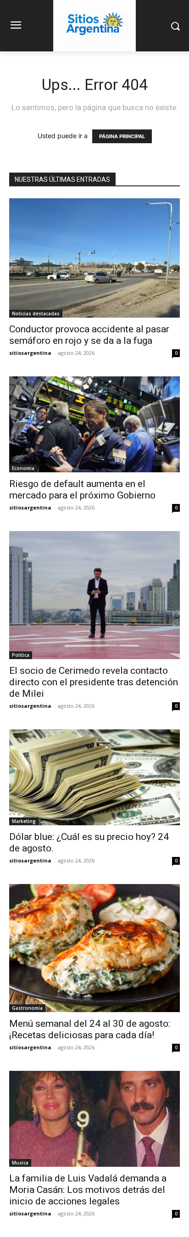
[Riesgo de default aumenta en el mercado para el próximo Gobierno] (94, 424)
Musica (20, 1162)
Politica (20, 655)
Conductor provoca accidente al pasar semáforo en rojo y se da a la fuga (89, 335)
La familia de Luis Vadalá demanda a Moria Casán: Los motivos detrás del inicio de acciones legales (88, 1190)
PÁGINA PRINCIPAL (122, 136)
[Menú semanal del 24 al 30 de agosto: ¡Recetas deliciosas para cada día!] (94, 948)
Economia (23, 468)
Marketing (24, 821)
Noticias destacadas (36, 313)
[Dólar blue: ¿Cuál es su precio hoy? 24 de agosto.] (94, 777)
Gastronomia (27, 1008)
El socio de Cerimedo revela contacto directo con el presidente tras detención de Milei (93, 682)
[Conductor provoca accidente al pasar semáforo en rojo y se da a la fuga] (94, 258)
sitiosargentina (30, 352)
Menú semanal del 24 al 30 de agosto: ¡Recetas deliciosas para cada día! (89, 1029)
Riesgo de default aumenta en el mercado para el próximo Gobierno (82, 489)
